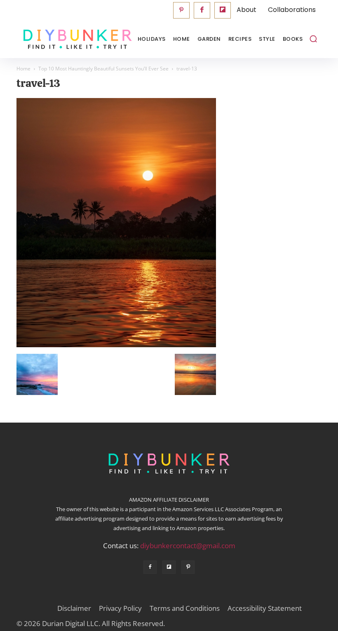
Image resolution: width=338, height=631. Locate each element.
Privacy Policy (120, 608)
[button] (313, 39)
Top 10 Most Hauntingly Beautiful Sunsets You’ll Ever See (103, 68)
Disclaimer (74, 608)
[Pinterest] (181, 10)
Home (23, 68)
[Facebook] (202, 10)
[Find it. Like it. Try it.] (58, 39)
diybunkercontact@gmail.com (187, 545)
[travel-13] (116, 345)
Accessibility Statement (265, 608)
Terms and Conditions (185, 608)
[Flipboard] (222, 10)
